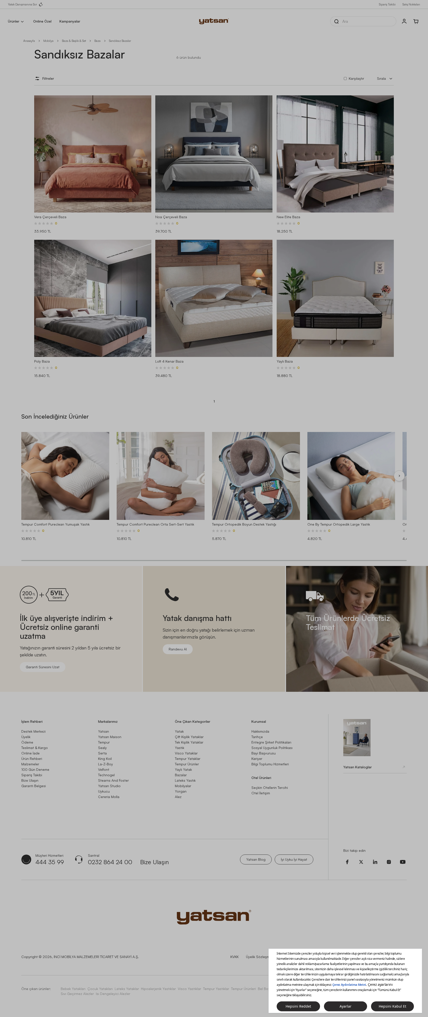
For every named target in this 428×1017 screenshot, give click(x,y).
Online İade (30, 753)
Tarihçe (257, 737)
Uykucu (104, 791)
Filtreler (48, 78)
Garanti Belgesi (33, 786)
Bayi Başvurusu (263, 753)
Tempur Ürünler (187, 764)
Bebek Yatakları (73, 989)
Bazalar (181, 775)
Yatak (179, 731)
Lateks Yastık (185, 780)
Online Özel (42, 21)
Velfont (103, 769)
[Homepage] (214, 21)
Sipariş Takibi (387, 4)
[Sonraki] (399, 475)
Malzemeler (30, 764)
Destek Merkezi (33, 731)
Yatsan (103, 731)
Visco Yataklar (186, 753)
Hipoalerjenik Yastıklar (158, 989)
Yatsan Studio (109, 786)
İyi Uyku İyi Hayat (294, 859)
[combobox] (385, 78)
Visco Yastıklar (189, 989)
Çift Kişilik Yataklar (189, 737)
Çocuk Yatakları (100, 989)
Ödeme (27, 742)
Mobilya (48, 41)
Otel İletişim (260, 793)
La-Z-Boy (105, 764)
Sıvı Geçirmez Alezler (77, 993)
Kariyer (256, 758)
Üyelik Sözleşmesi (260, 957)
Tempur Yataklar (187, 758)
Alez (178, 797)
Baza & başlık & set (74, 41)
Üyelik (25, 737)
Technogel (106, 775)
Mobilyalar (183, 786)
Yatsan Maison (109, 737)
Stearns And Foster (113, 780)
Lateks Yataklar (127, 989)
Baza (97, 41)
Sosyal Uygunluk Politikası (272, 748)
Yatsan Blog (256, 859)
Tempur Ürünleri (243, 989)
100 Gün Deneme (35, 769)
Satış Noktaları (411, 4)
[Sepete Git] (416, 21)
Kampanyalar (69, 21)
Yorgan (181, 791)
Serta (102, 753)
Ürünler (13, 21)
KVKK (234, 957)
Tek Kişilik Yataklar (189, 742)
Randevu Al (178, 649)
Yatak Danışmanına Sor (22, 4)
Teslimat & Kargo (34, 748)
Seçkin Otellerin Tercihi (269, 787)
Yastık (179, 748)
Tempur (104, 742)
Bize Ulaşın (29, 780)
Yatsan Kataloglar (357, 767)
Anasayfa (29, 41)
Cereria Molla (108, 797)
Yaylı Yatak (183, 769)
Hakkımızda (260, 731)
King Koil (105, 758)
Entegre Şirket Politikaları (271, 742)
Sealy (102, 748)
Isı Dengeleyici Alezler (113, 993)
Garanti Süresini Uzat (42, 667)
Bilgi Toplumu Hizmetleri (270, 764)
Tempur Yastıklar (216, 989)
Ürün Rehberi (31, 758)
